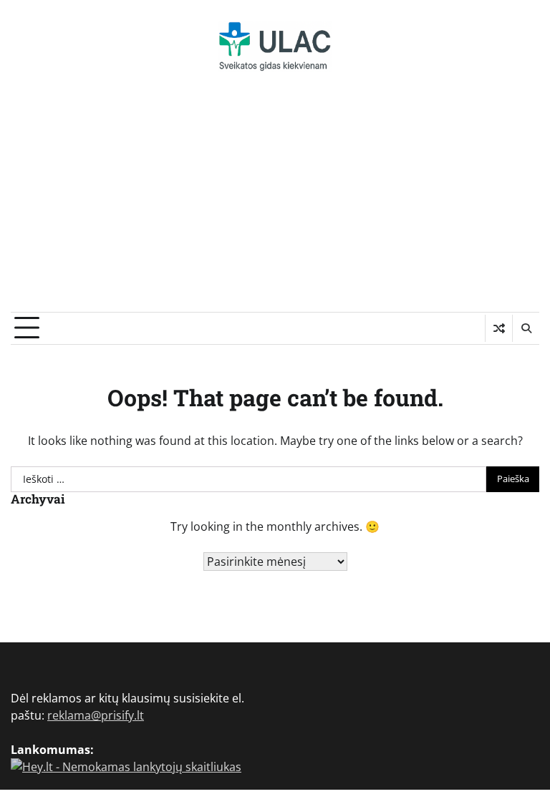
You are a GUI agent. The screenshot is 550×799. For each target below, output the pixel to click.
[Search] (525, 328)
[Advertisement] (275, 204)
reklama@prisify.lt (95, 715)
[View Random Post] (499, 328)
